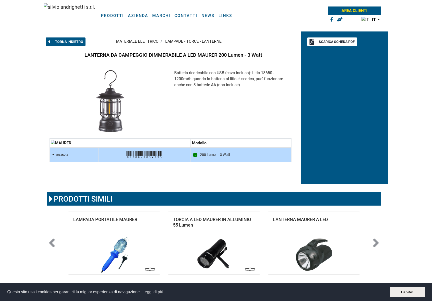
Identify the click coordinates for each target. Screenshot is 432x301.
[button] (369, 20)
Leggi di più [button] (152, 292)
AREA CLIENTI (355, 10)
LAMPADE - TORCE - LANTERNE (193, 41)
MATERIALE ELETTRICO (137, 41)
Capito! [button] (407, 292)
